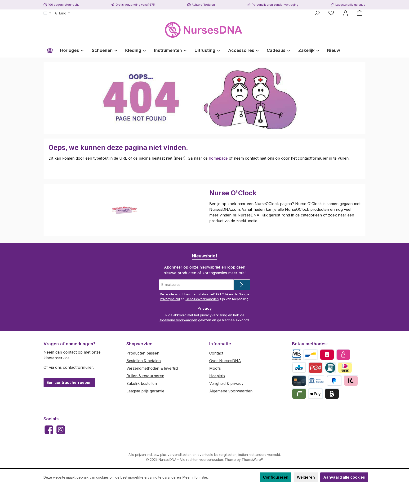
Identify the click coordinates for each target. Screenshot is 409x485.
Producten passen (142, 353)
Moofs (215, 368)
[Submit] (241, 284)
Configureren (275, 477)
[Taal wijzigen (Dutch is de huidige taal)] (47, 13)
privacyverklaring (213, 315)
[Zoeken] (317, 13)
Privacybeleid (170, 299)
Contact (216, 353)
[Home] (50, 50)
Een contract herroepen (69, 382)
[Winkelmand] (359, 13)
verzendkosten (179, 455)
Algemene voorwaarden (231, 391)
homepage (218, 158)
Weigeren (306, 477)
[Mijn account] (345, 13)
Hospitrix (217, 375)
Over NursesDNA (225, 360)
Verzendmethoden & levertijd (152, 368)
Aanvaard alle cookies (344, 477)
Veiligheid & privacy (226, 383)
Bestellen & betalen (143, 360)
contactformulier (78, 367)
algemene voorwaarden (178, 320)
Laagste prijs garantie (145, 391)
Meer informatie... (195, 477)
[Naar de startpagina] (204, 30)
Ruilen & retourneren (145, 375)
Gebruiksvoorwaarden (202, 299)
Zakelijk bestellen (141, 383)
